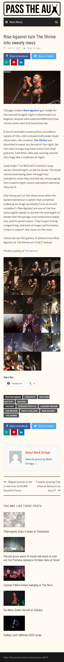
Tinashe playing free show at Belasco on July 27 (48, 486)
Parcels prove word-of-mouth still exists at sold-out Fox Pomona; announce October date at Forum (32, 558)
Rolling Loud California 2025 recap (22, 635)
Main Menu (16, 22)
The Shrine (11, 415)
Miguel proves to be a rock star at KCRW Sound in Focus (18, 486)
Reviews (21, 401)
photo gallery (30, 410)
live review (11, 410)
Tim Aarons (31, 251)
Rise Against (48, 410)
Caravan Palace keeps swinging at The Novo (28, 585)
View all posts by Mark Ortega (38, 461)
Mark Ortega (34, 48)
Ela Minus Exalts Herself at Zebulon (23, 610)
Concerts (30, 397)
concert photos (27, 406)
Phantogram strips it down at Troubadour (26, 531)
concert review (49, 406)
